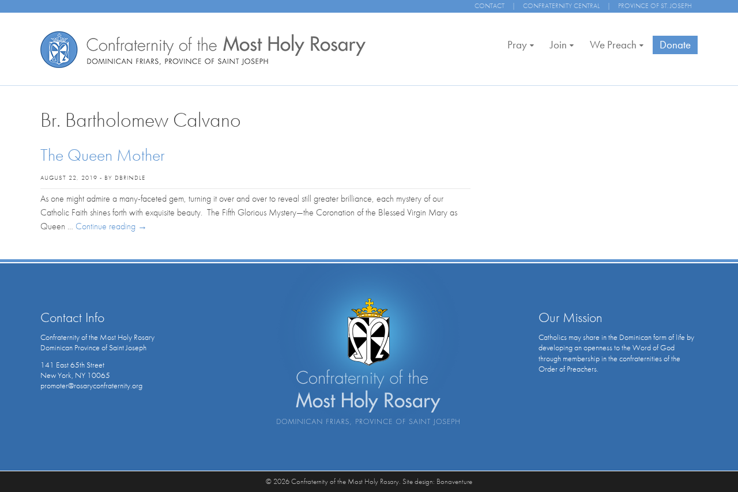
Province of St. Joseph (655, 5)
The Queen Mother (102, 155)
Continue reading (111, 226)
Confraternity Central (561, 5)
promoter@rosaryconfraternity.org (91, 385)
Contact (489, 5)
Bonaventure (454, 481)
